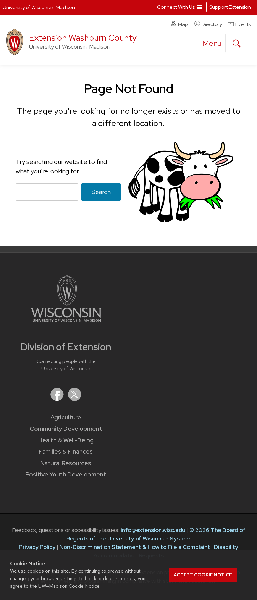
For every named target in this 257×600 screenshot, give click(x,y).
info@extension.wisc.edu (153, 530)
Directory (212, 24)
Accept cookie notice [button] (203, 575)
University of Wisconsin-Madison (39, 7)
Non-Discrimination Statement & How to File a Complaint (135, 546)
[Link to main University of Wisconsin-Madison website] (66, 320)
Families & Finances (66, 451)
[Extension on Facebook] (57, 399)
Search (101, 192)
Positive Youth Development (65, 474)
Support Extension (230, 7)
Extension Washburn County (83, 37)
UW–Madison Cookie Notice (69, 586)
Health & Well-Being (66, 440)
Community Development (66, 429)
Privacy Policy (37, 546)
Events (243, 24)
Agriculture (65, 417)
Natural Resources (65, 463)
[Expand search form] (236, 43)
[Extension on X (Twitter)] (74, 399)
